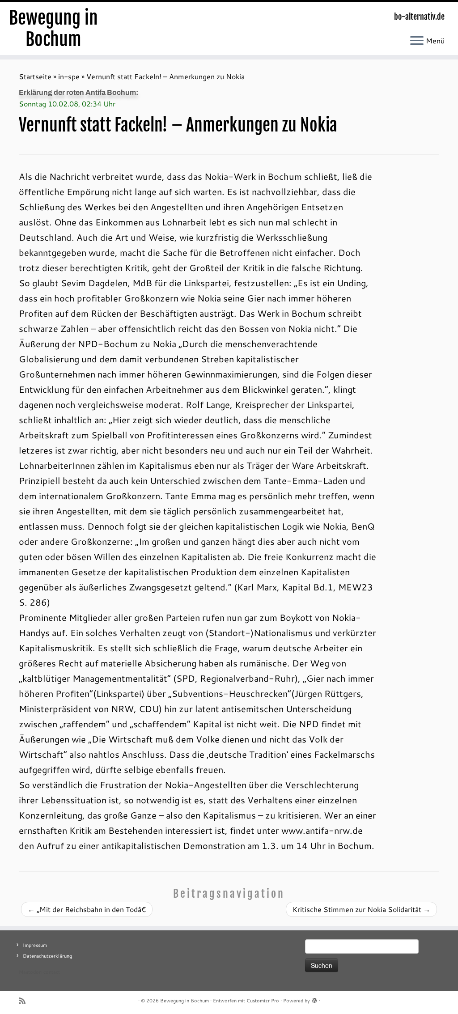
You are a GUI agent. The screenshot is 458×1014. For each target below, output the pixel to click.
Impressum (35, 945)
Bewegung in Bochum (53, 28)
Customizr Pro (262, 1000)
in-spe (69, 76)
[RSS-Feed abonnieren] (25, 1001)
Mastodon (30, 972)
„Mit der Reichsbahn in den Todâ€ (87, 909)
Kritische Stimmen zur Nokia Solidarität (361, 909)
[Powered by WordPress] (314, 999)
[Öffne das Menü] (417, 41)
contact (51, 972)
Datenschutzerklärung (47, 955)
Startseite (35, 76)
